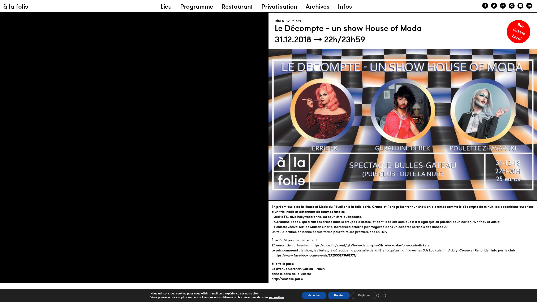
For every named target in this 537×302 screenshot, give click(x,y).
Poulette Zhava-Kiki (289, 227)
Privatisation (279, 6)
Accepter (314, 295)
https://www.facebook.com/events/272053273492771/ (315, 255)
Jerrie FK (281, 217)
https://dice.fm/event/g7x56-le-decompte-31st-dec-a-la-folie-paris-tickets (370, 245)
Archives (318, 6)
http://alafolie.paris (287, 279)
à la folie (15, 6)
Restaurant (237, 6)
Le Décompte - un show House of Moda (348, 28)
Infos (345, 6)
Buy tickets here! (518, 31)
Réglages (364, 295)
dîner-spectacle (289, 21)
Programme (196, 6)
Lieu (166, 6)
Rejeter (339, 295)
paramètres (276, 297)
